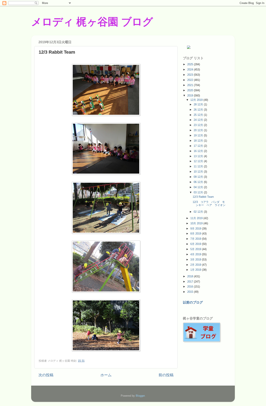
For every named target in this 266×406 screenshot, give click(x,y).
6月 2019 (196, 244)
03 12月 (199, 192)
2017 (190, 281)
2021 (190, 85)
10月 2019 (196, 223)
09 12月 (199, 176)
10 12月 (199, 171)
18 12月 (199, 140)
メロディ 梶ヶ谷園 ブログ (92, 22)
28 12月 (199, 104)
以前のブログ (193, 302)
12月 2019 (196, 99)
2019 (190, 95)
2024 (190, 69)
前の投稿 (166, 375)
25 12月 (199, 114)
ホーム (106, 375)
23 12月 (199, 125)
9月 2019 (196, 228)
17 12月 (199, 145)
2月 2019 (196, 264)
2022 (190, 79)
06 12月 (199, 182)
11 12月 (199, 166)
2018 (190, 276)
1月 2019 (196, 269)
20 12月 (199, 130)
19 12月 (199, 135)
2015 (190, 291)
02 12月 (199, 211)
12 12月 (199, 161)
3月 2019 (196, 259)
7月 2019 (196, 238)
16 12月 (199, 151)
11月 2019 (196, 218)
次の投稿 (45, 375)
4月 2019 (196, 254)
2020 (190, 90)
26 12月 (199, 109)
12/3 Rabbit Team (203, 196)
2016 (190, 286)
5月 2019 (196, 249)
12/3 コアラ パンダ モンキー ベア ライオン (209, 203)
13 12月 (199, 156)
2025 (190, 64)
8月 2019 (196, 233)
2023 (190, 74)
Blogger (140, 395)
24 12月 (199, 119)
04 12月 (199, 187)
